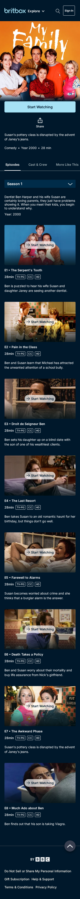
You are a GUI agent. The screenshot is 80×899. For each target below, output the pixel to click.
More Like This (67, 164)
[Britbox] (15, 10)
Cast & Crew (37, 164)
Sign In (69, 10)
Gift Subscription (16, 879)
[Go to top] (70, 846)
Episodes (13, 164)
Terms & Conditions (18, 887)
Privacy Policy (46, 887)
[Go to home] (40, 859)
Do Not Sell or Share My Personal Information (37, 871)
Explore (34, 11)
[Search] (57, 10)
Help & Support (43, 879)
